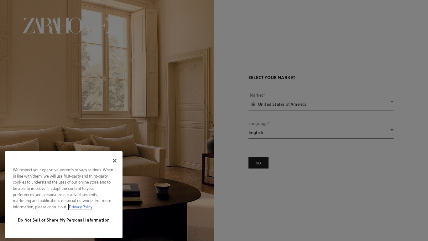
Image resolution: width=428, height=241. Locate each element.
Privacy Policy (80, 206)
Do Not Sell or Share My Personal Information (64, 219)
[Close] (115, 161)
